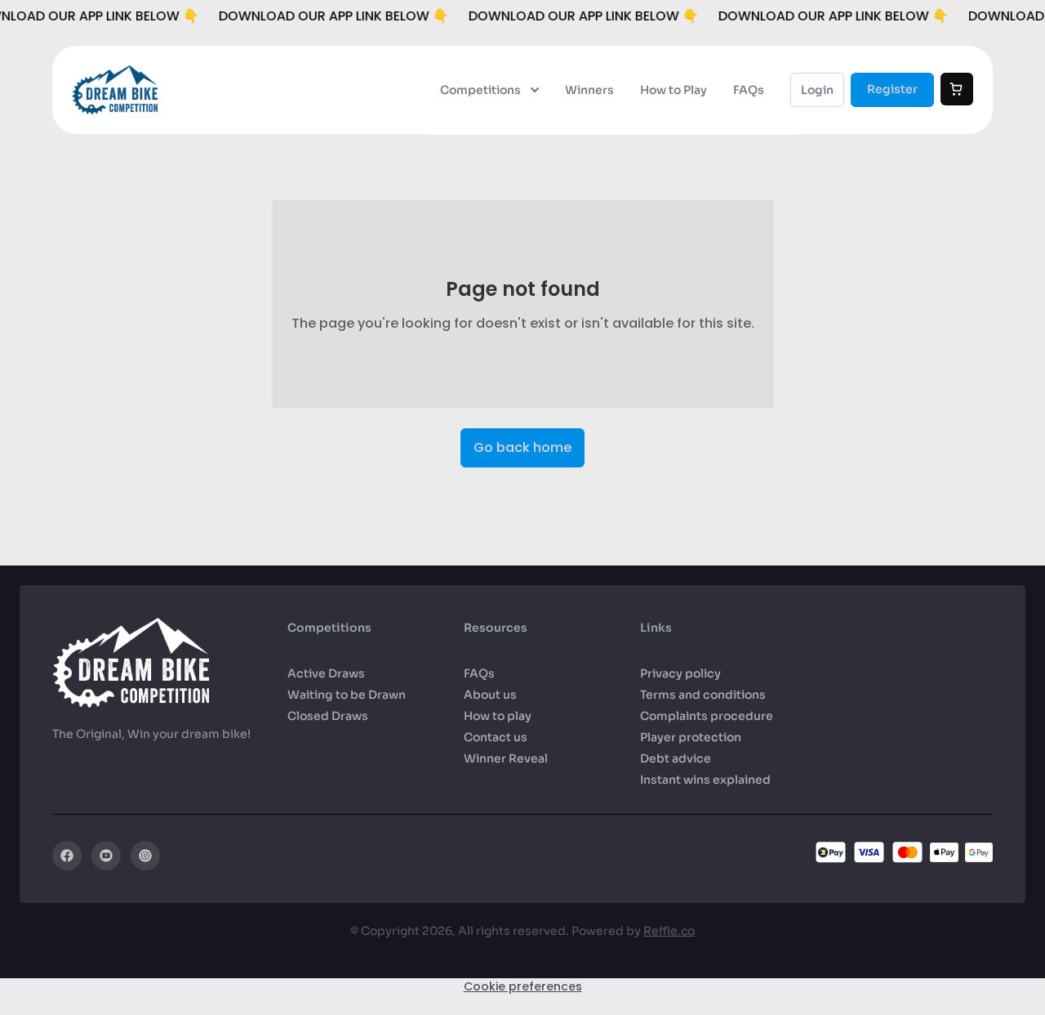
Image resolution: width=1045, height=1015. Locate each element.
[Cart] (956, 89)
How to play (497, 716)
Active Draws (326, 673)
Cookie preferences (523, 986)
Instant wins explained (705, 779)
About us (490, 694)
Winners (589, 90)
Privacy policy (680, 673)
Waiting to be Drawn (346, 694)
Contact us (495, 737)
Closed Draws (327, 716)
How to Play (673, 90)
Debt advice (675, 758)
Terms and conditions (703, 694)
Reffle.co (669, 930)
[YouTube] (106, 855)
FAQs (748, 90)
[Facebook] (67, 855)
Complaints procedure (706, 716)
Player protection (690, 737)
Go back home (522, 447)
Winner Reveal (506, 758)
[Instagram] (145, 855)
